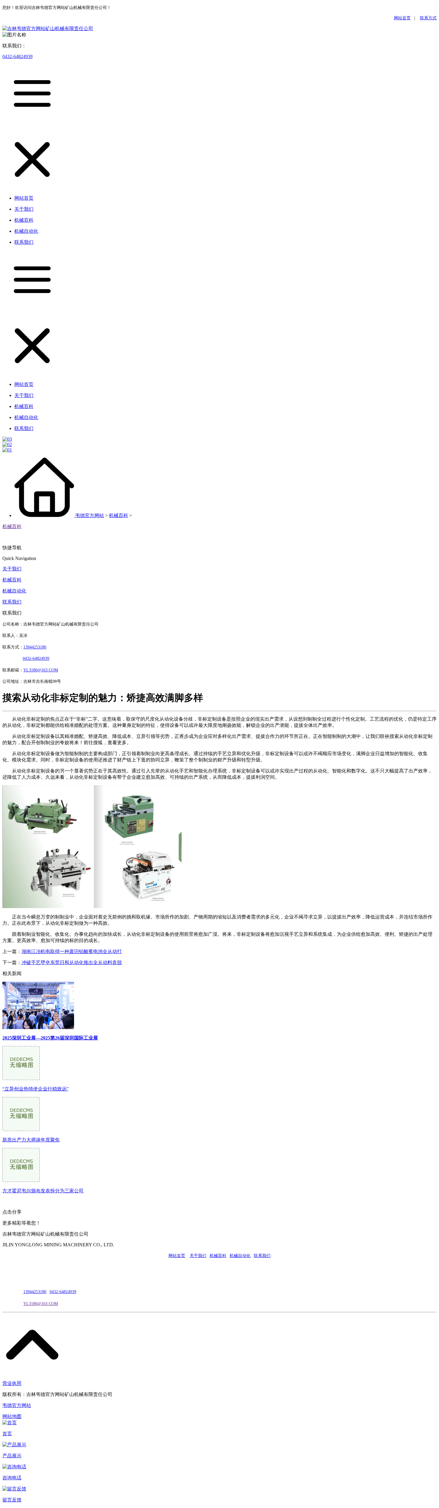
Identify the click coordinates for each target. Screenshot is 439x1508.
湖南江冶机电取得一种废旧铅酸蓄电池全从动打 (72, 951)
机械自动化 (14, 590)
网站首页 (402, 18)
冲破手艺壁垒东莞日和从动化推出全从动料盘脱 (72, 962)
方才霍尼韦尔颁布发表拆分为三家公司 (43, 1190)
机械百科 (118, 515)
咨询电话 (12, 1477)
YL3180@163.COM (40, 1303)
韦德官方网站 (89, 515)
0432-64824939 (17, 56)
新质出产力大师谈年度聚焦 (31, 1139)
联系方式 (428, 18)
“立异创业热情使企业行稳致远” (35, 1088)
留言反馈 (12, 1499)
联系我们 (12, 601)
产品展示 (12, 1455)
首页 (7, 1433)
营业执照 (12, 1383)
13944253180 (34, 647)
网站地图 (12, 1416)
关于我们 (12, 568)
